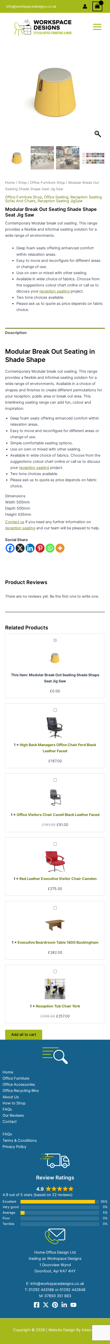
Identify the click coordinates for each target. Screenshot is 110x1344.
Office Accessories (19, 1084)
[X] (20, 548)
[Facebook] (10, 548)
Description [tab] (16, 332)
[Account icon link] (85, 6)
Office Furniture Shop (47, 182)
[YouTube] (73, 1305)
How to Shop (14, 1103)
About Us (11, 1097)
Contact (10, 1121)
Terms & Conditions (20, 1140)
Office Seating (56, 197)
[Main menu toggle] (97, 27)
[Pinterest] (40, 548)
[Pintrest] (55, 1305)
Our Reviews (13, 1115)
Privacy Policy (14, 1146)
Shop (22, 182)
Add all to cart (23, 1034)
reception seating (54, 291)
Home (10, 182)
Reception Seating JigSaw (60, 201)
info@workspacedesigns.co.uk (31, 6)
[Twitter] (46, 1305)
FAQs (7, 1109)
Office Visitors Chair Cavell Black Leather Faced (58, 814)
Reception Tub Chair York (58, 1006)
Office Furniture (16, 1078)
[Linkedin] (30, 548)
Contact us (14, 522)
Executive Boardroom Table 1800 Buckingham (58, 942)
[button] (98, 93)
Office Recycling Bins (21, 1090)
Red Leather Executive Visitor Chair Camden (58, 878)
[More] (60, 548)
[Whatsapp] (50, 548)
